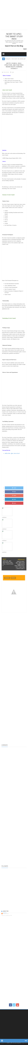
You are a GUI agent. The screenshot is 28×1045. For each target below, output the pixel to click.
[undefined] (13, 511)
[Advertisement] (14, 15)
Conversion (7, 577)
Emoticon (13, 577)
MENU (26, 1040)
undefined (4, 517)
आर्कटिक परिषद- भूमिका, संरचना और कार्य (12, 453)
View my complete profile (6, 915)
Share (14, 491)
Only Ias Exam (6, 913)
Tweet (14, 487)
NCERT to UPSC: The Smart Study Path (14, 36)
